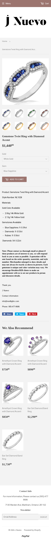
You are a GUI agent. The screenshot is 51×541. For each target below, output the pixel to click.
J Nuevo (18, 530)
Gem (4, 166)
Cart (47, 3)
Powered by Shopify (32, 530)
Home (4, 41)
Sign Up (43, 517)
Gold (4, 154)
